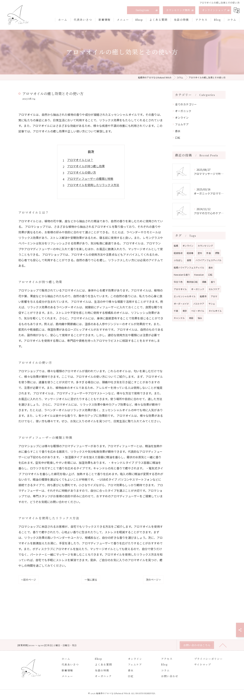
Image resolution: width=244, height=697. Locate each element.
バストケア (198, 303)
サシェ (212, 303)
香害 (189, 260)
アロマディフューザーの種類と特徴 (90, 178)
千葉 (176, 310)
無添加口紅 (192, 281)
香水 (177, 131)
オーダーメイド (181, 303)
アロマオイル (180, 289)
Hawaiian (199, 274)
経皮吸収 (178, 252)
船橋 (176, 245)
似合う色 (178, 281)
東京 (185, 310)
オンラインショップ (214, 10)
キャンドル (179, 317)
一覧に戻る (90, 579)
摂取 (217, 252)
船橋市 (203, 296)
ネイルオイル (215, 310)
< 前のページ (28, 579)
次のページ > (153, 579)
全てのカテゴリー (186, 104)
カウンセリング (205, 245)
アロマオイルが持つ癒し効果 (86, 166)
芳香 (208, 252)
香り (213, 281)
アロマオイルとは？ (80, 160)
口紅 (177, 137)
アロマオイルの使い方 (81, 172)
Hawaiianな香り (182, 274)
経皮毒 (190, 252)
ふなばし (178, 260)
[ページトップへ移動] (222, 645)
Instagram (142, 10)
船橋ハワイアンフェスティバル (189, 267)
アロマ (214, 296)
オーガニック (183, 111)
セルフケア (214, 289)
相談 (191, 317)
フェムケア (182, 124)
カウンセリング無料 (178, 10)
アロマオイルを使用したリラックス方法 (93, 185)
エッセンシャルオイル (185, 296)
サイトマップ (202, 664)
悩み (200, 317)
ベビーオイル (197, 310)
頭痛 (204, 281)
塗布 (200, 252)
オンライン (182, 117)
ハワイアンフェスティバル (208, 260)
